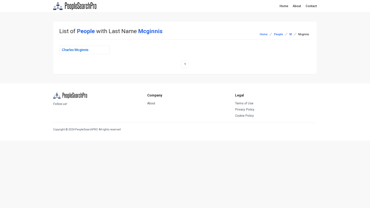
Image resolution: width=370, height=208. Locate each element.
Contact (311, 6)
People (278, 34)
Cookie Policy (244, 115)
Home (284, 6)
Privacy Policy (244, 109)
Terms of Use (244, 103)
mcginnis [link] (303, 34)
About (297, 6)
